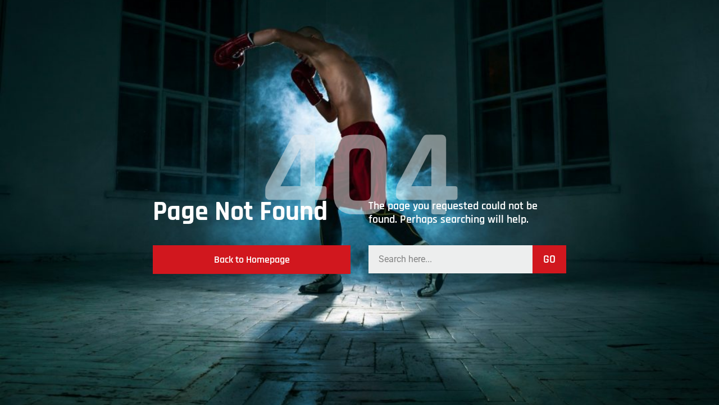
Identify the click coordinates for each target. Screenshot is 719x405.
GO (549, 259)
